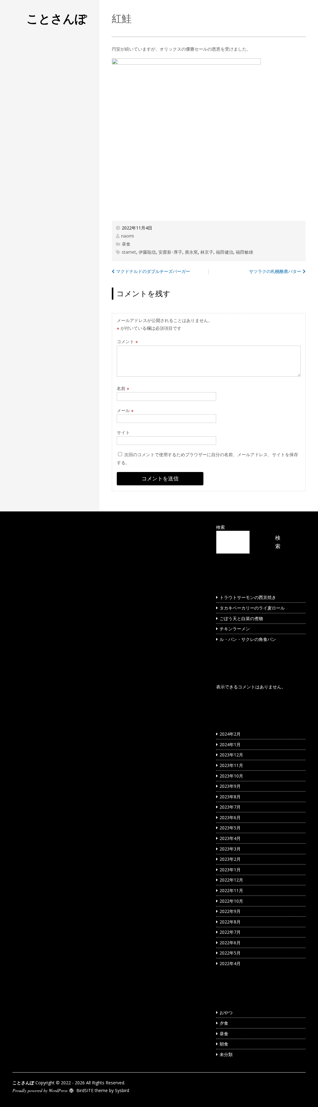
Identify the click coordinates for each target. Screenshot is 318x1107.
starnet (129, 252)
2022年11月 (231, 890)
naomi (127, 236)
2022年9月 (230, 911)
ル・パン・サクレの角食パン (248, 639)
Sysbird (122, 1090)
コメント (127, 341)
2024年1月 (230, 744)
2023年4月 (230, 838)
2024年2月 (230, 734)
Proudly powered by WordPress (39, 1090)
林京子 (206, 252)
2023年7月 (230, 807)
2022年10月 (231, 901)
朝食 (224, 1044)
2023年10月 (231, 776)
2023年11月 (231, 765)
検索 (220, 527)
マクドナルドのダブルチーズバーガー (153, 271)
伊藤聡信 (147, 252)
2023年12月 (231, 755)
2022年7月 (230, 932)
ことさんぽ (56, 18)
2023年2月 (230, 859)
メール (125, 410)
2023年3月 (230, 849)
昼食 (126, 244)
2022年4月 (230, 963)
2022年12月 (231, 880)
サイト (123, 432)
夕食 (224, 1023)
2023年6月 (230, 817)
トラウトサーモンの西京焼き (248, 597)
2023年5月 (230, 828)
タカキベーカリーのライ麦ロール (252, 608)
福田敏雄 (244, 252)
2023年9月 (230, 786)
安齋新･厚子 (170, 252)
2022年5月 (230, 953)
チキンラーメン (235, 629)
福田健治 (224, 252)
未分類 (226, 1054)
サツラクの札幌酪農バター (275, 271)
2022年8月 (230, 922)
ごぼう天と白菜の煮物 (241, 618)
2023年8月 (230, 797)
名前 (123, 388)
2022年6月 (230, 943)
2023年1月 (230, 870)
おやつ (226, 1012)
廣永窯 (191, 252)
